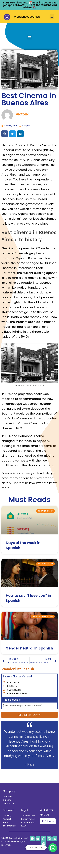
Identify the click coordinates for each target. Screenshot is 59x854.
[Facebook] (32, 838)
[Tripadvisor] (54, 838)
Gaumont (29, 165)
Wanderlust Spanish (27, 16)
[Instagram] (43, 838)
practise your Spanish (38, 194)
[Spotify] (43, 843)
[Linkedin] (49, 838)
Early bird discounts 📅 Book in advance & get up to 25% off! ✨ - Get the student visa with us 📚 (29, 5)
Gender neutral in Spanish (29, 648)
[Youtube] (38, 838)
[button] (52, 16)
